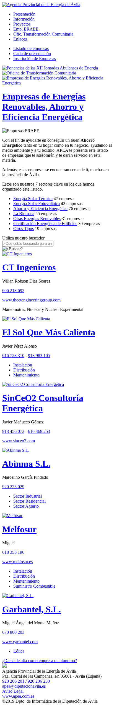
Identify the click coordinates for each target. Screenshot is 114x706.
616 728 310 (13, 355)
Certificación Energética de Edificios (45, 223)
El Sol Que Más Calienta (48, 332)
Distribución (24, 370)
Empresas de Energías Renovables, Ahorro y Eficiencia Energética (44, 106)
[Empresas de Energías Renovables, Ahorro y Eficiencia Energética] (57, 83)
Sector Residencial (29, 501)
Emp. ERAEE (25, 29)
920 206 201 (13, 681)
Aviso (13, 691)
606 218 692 (13, 290)
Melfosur (19, 529)
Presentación (24, 14)
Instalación (22, 365)
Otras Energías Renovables (37, 218)
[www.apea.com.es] (41, 4)
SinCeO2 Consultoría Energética (42, 403)
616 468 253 (39, 431)
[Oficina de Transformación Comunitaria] (39, 73)
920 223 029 (13, 486)
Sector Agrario (26, 506)
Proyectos (21, 24)
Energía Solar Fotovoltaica (36, 203)
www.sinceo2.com (18, 440)
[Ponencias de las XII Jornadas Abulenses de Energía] (50, 68)
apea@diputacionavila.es (24, 686)
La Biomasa (23, 213)
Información (24, 19)
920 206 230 (39, 681)
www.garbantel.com (20, 641)
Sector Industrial (27, 496)
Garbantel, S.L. (31, 609)
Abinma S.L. (26, 464)
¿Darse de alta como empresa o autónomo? (39, 660)
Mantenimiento (26, 375)
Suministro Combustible (34, 586)
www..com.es (18, 696)
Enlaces (20, 39)
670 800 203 (13, 632)
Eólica (18, 651)
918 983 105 (39, 355)
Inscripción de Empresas (34, 58)
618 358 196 (13, 552)
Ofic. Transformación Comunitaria (43, 34)
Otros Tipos (23, 228)
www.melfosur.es (17, 561)
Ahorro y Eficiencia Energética (40, 208)
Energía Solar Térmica (33, 198)
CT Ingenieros (29, 267)
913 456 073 (13, 431)
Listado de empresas (31, 48)
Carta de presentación (32, 53)
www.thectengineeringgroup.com (31, 300)
